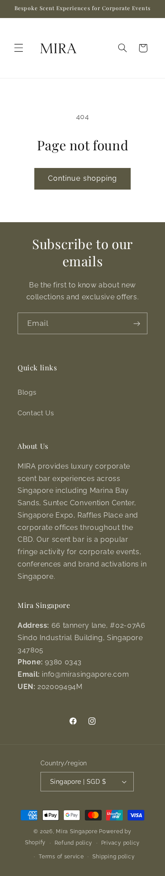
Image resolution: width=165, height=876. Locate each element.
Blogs (27, 392)
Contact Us (36, 413)
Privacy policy (120, 843)
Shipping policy (113, 857)
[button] (18, 48)
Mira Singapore (76, 831)
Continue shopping (82, 178)
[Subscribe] (137, 323)
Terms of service (61, 857)
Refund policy (74, 843)
